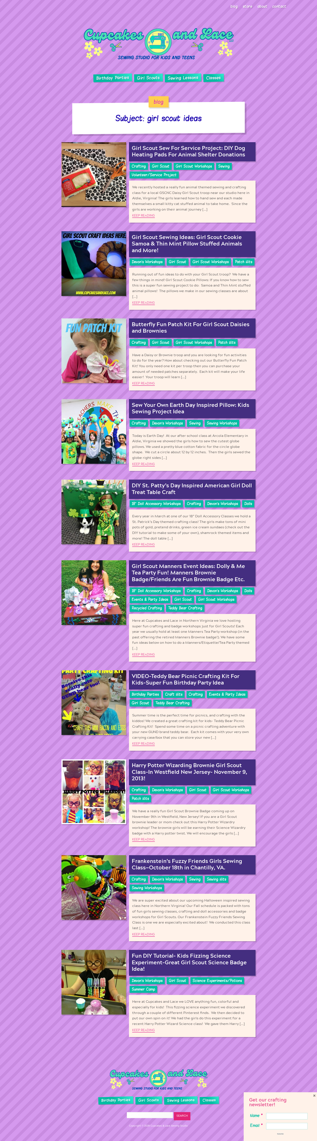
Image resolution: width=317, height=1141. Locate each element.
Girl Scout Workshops (194, 166)
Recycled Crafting (147, 608)
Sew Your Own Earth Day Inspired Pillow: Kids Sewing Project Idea (190, 408)
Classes (213, 78)
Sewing (224, 166)
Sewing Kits (216, 879)
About (262, 6)
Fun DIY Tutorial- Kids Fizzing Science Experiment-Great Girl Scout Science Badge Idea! (189, 962)
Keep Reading (143, 215)
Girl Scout (160, 166)
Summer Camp (143, 989)
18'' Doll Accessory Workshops (156, 503)
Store (248, 6)
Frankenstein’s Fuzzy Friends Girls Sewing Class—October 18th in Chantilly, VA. (187, 864)
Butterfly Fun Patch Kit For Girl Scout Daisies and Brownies (191, 328)
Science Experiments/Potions (217, 980)
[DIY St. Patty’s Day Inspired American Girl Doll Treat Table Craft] (93, 516)
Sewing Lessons (183, 78)
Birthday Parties (112, 78)
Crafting (139, 166)
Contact (279, 6)
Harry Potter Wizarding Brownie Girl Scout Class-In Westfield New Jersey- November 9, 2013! (189, 772)
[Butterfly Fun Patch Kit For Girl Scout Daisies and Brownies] (93, 354)
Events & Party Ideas (150, 599)
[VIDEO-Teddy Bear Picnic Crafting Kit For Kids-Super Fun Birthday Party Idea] (93, 710)
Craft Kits (173, 694)
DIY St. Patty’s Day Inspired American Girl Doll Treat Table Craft (192, 489)
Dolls (248, 503)
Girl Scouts (148, 78)
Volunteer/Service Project (154, 175)
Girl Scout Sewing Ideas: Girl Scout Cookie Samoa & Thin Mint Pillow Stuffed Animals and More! (187, 244)
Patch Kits (243, 262)
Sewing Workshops (222, 423)
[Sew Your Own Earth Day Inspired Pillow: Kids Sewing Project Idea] (93, 435)
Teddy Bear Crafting (185, 608)
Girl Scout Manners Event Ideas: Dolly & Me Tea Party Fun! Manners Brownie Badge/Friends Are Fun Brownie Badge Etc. (188, 573)
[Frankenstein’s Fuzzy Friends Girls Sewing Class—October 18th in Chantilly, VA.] (93, 898)
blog (158, 101)
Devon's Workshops (147, 262)
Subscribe (280, 1134)
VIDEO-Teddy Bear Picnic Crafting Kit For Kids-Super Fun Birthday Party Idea (185, 680)
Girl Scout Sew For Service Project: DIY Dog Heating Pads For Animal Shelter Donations (188, 151)
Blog (234, 6)
